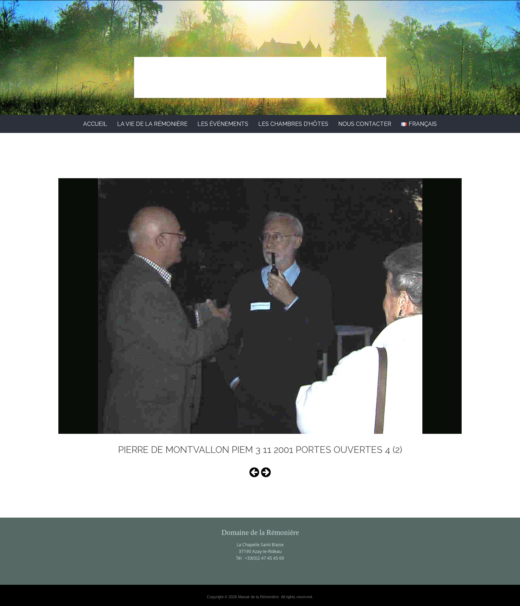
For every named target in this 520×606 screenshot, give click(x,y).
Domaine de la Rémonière (260, 70)
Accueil (95, 124)
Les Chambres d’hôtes (293, 124)
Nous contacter (364, 124)
